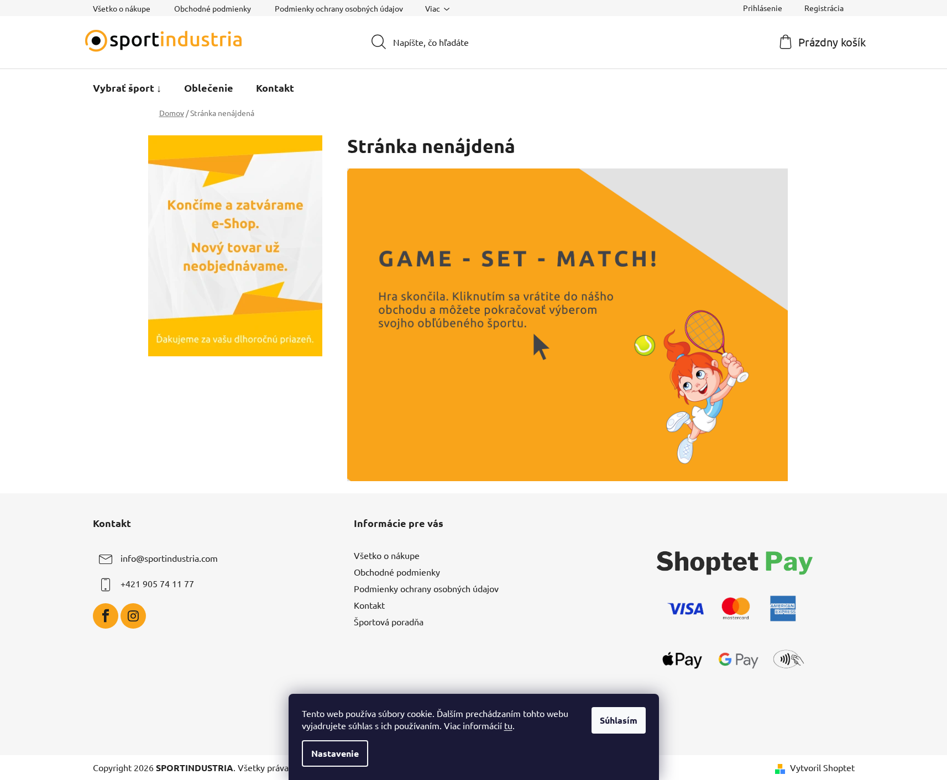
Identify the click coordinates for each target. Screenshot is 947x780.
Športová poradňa (388, 621)
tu (508, 725)
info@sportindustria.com (169, 557)
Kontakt (369, 604)
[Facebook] (105, 616)
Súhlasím (618, 720)
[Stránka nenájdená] (567, 323)
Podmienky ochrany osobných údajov (339, 8)
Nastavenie (335, 753)
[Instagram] (133, 616)
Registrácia (824, 8)
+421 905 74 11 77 (157, 583)
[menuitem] (127, 88)
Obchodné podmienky (212, 8)
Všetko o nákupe (121, 8)
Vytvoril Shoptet (822, 767)
